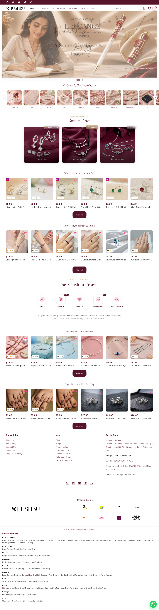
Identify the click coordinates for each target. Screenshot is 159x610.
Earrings (5, 592)
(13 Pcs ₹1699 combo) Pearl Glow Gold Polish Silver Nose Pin (42, 207)
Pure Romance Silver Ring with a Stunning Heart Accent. (141, 260)
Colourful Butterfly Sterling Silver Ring (117, 260)
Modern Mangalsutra (26, 556)
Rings (4, 585)
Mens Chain (32, 549)
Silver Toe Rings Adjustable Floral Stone (17, 418)
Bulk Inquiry (11, 450)
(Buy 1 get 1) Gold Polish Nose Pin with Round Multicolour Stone (67, 207)
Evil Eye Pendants (8, 562)
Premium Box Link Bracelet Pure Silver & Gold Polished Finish (67, 365)
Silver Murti (6, 601)
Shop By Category (14, 453)
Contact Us (11, 447)
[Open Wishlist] (149, 8)
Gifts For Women (9, 537)
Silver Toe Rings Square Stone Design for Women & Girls (67, 418)
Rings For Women (8, 540)
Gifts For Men (7, 546)
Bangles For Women (135, 540)
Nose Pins (6, 566)
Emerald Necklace (35, 581)
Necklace (5, 579)
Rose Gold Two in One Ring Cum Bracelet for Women (42, 260)
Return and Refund (64, 457)
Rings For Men (7, 549)
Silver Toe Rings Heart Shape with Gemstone (42, 418)
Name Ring (74, 588)
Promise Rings (85, 588)
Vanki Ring (65, 588)
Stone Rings (19, 588)
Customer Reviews (64, 453)
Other (4, 598)
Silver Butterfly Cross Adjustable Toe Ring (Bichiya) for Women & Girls (92, 418)
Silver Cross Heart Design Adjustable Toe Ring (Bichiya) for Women (141, 418)
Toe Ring (30, 543)
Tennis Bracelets (81, 575)
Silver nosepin (46, 569)
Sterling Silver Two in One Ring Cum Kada (17, 260)
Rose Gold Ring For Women (85, 540)
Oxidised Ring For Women (64, 540)
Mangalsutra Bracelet (9, 556)
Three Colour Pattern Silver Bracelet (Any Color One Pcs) (141, 365)
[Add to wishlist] (25, 180)
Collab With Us (62, 450)
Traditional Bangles (21, 575)
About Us (10, 440)
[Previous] (4, 97)
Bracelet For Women (119, 540)
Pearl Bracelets (54, 575)
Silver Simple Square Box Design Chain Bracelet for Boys (17, 365)
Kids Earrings (7, 594)
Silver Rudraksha (29, 601)
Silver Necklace (7, 581)
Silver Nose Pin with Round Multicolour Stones (141, 207)
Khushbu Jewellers (76, 529)
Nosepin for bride (34, 569)
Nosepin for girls (20, 569)
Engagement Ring (31, 588)
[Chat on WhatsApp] (153, 604)
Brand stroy (11, 443)
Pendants (6, 559)
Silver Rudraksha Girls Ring (92, 260)
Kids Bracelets (42, 575)
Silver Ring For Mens (98, 588)
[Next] (155, 97)
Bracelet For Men (20, 549)
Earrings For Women (103, 540)
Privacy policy (62, 447)
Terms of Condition (64, 460)
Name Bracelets (106, 575)
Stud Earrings (31, 594)
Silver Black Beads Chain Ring (67, 260)
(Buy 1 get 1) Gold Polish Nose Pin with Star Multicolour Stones (17, 207)
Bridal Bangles (7, 575)
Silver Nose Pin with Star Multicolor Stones (92, 207)
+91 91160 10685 (113, 474)
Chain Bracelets (94, 575)
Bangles (5, 572)
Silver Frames (17, 601)
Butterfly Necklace (21, 581)
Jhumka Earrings (19, 594)
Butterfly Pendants (23, 562)
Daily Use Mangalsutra (43, 556)
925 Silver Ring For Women (26, 540)
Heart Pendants (36, 562)
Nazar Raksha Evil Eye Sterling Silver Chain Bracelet (117, 365)
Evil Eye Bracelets (67, 575)
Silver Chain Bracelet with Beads (92, 365)
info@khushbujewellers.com (118, 455)
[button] (45, 8)
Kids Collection (42, 601)
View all (79, 214)
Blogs (58, 443)
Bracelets (32, 575)
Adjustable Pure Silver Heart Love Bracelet (42, 365)
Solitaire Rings (8, 588)
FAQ (58, 440)
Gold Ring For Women (45, 540)
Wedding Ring (55, 588)
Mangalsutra (7, 553)
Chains (45, 581)
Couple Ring (43, 588)
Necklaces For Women (17, 543)
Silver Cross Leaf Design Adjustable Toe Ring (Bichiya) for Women (117, 418)
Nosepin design (7, 569)
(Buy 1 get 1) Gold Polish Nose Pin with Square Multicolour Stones (117, 207)
